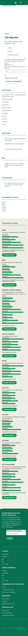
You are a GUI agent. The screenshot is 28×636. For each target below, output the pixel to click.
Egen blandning (7, 613)
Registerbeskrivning (8, 604)
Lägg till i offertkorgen (11, 78)
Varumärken (6, 599)
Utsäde (5, 551)
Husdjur (4, 556)
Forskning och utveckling (13, 584)
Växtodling (5, 554)
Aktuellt (4, 601)
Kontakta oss (7, 607)
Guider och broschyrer (9, 592)
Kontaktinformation (8, 615)
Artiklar (4, 587)
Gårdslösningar (9, 567)
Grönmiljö (5, 564)
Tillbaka (7, 33)
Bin (3, 561)
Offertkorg (5, 610)
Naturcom (6, 595)
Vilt (3, 559)
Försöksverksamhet (8, 589)
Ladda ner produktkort (13, 81)
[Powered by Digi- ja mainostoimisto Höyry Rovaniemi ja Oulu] (14, 626)
